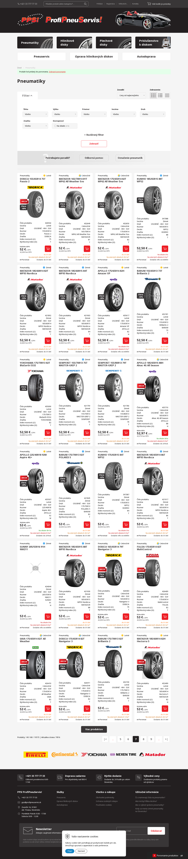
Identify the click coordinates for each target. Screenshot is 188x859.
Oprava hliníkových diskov (67, 801)
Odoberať (156, 830)
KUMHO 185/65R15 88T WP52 (150, 180)
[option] (35, 755)
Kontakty (135, 4)
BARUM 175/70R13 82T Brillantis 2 (110, 640)
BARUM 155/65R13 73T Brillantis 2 (149, 272)
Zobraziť (94, 143)
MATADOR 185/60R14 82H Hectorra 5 (151, 640)
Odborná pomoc (94, 157)
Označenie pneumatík (130, 157)
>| (166, 739)
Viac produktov (94, 729)
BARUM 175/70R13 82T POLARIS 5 (71, 456)
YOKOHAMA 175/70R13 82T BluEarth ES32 (35, 364)
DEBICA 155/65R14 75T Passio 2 (33, 180)
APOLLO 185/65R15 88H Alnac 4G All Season (150, 364)
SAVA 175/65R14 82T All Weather (33, 640)
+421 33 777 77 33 (28, 3)
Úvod (19, 67)
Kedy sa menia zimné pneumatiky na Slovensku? (149, 810)
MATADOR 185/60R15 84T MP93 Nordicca (73, 272)
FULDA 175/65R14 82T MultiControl (149, 548)
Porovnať (25, 260)
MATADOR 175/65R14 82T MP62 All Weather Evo (112, 180)
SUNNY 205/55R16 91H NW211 (32, 548)
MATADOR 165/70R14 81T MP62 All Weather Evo (73, 180)
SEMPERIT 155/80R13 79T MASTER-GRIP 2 (112, 364)
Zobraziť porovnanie (57, 71)
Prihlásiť (100, 4)
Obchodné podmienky (105, 797)
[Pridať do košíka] (48, 249)
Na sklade (63, 126)
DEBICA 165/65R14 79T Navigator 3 (111, 548)
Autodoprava (62, 805)
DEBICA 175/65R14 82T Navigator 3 (72, 640)
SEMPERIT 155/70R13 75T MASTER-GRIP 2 (73, 364)
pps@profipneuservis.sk (31, 802)
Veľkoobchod (123, 4)
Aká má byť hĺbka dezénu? (146, 801)
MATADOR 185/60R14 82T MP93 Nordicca (34, 272)
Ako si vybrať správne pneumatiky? (149, 805)
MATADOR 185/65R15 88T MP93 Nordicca (73, 548)
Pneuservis (61, 797)
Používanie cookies (104, 805)
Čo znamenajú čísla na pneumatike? (150, 797)
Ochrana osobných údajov (107, 801)
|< (105, 739)
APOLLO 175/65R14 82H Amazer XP (111, 272)
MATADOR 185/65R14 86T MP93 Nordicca (151, 456)
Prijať (70, 851)
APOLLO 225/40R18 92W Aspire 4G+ (33, 456)
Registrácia (111, 4)
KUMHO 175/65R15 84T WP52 (111, 456)
